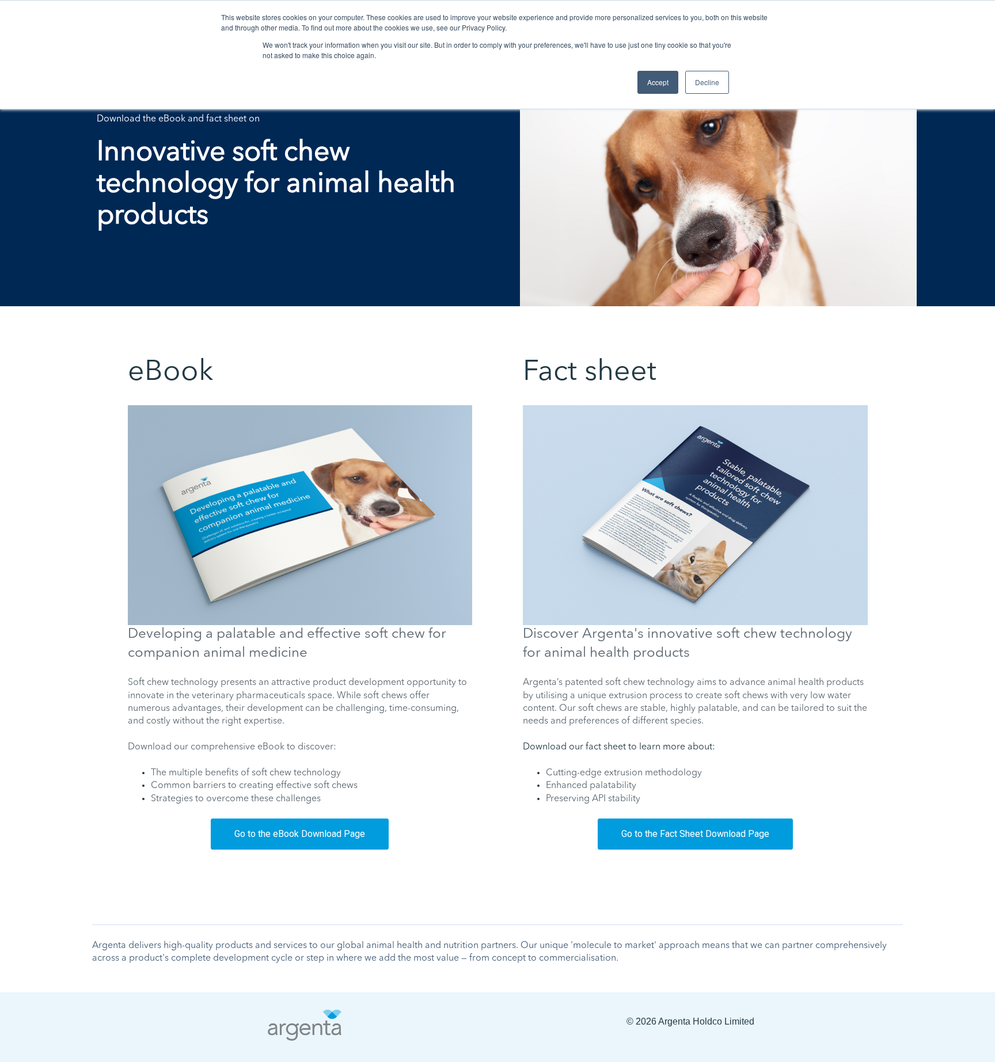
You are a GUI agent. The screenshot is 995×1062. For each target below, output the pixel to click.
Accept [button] (658, 82)
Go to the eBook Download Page (299, 833)
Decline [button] (707, 82)
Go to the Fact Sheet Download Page (695, 833)
